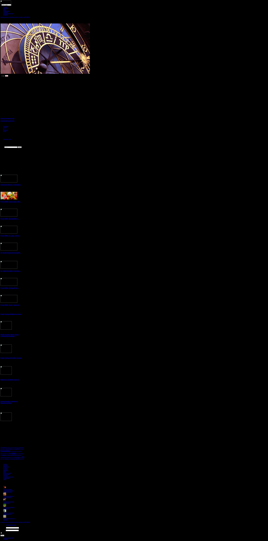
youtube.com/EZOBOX (24, 17)
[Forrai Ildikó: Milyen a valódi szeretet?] (4, 495)
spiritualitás (19, 455)
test (20, 457)
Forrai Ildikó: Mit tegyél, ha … (10, 288)
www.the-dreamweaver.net (7, 118)
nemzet (17, 453)
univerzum (13, 458)
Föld (14, 449)
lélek (10, 453)
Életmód (5, 14)
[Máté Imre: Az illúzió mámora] (6, 396)
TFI (22, 457)
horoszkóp (6, 139)
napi (10, 139)
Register (5, 539)
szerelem (8, 457)
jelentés (15, 451)
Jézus (18, 451)
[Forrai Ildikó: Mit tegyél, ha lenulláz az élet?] (9, 285)
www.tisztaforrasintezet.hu (7, 121)
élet (17, 458)
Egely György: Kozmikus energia (11, 358)
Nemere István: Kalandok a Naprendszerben (9, 402)
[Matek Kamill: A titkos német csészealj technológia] (6, 352)
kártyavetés (7, 453)
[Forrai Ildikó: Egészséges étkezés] (9, 199)
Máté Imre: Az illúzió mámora (10, 380)
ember (6, 449)
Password (3, 530)
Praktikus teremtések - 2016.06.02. (8, 502)
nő (1, 455)
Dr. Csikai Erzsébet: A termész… (11, 271)
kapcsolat (2, 453)
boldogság (8, 447)
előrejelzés (3, 449)
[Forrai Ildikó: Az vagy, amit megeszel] (9, 233)
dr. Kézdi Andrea (16, 447)
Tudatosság (6, 11)
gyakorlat (17, 449)
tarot (14, 457)
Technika (5, 12)
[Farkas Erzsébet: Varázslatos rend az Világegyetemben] (4, 488)
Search (2, 147)
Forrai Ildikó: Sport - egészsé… (10, 305)
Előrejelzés (6, 466)
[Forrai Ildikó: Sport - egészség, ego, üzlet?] (9, 302)
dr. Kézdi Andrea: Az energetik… (11, 253)
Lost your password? (8, 538)
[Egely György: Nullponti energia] (6, 329)
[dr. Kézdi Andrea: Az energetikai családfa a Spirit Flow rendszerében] (9, 250)
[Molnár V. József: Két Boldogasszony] (4, 511)
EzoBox (5, 468)
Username (3, 527)
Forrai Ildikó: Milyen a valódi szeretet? (8, 497)
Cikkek (5, 464)
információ (12, 451)
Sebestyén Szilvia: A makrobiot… (11, 185)
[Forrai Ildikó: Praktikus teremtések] (4, 506)
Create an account (11, 525)
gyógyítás (22, 449)
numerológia (21, 453)
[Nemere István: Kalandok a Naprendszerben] (6, 420)
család (11, 447)
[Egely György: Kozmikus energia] (6, 374)
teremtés (17, 457)
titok (1, 458)
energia (10, 449)
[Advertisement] (25, 98)
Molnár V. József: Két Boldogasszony (8, 513)
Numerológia (6, 474)
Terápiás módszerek (8, 13)
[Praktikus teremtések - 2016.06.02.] (4, 500)
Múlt (4, 9)
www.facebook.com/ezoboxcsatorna (9, 17)
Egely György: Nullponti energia (11, 314)
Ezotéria (5, 7)
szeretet (11, 457)
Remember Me (6, 533)
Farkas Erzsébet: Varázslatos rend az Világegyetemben (8, 491)
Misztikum (5, 8)
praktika (4, 455)
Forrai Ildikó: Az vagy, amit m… (10, 235)
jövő (20, 451)
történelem (7, 458)
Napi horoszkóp (7, 473)
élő (18, 458)
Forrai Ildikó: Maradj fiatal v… (10, 219)
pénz (7, 455)
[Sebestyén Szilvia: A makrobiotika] (9, 182)
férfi (12, 449)
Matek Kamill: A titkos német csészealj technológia (10, 335)
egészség (21, 447)
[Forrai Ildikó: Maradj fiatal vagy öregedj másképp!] (9, 216)
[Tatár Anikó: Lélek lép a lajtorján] (4, 517)
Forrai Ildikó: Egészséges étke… (11, 201)
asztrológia (3, 447)
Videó (4, 479)
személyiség (3, 457)
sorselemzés (14, 455)
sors (9, 455)
